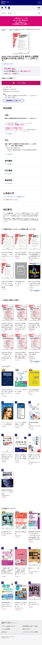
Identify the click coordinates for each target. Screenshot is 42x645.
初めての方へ (27, 629)
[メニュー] (39, 2)
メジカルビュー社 (7, 63)
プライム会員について (8, 626)
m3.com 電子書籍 (4, 30)
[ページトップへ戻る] (39, 642)
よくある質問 (6, 629)
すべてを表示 (34, 290)
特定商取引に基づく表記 (30, 626)
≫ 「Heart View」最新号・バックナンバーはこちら (18, 123)
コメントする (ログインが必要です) (13, 196)
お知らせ (4, 632)
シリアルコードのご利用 (30, 632)
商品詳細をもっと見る (12, 100)
